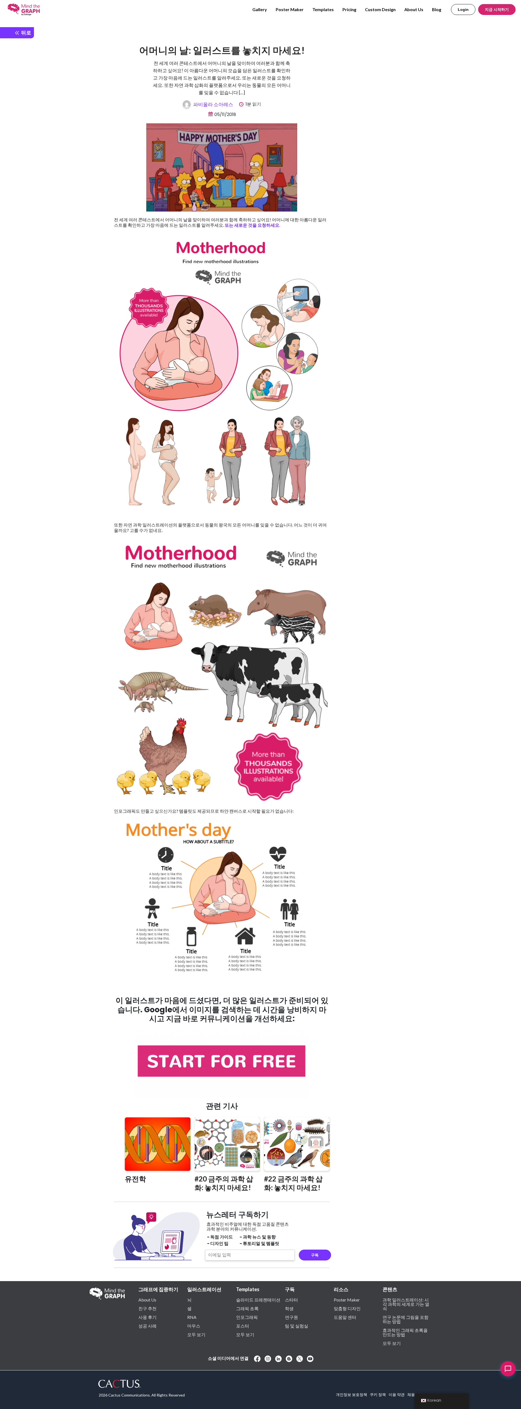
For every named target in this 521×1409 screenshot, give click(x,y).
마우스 (193, 1325)
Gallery (259, 9)
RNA (191, 1317)
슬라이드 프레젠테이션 (258, 1299)
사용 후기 (147, 1317)
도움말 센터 (345, 1317)
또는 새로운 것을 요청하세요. (252, 225)
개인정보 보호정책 (351, 1394)
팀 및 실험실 (296, 1325)
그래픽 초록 (247, 1308)
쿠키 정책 (378, 1394)
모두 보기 (196, 1334)
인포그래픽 (247, 1317)
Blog (436, 9)
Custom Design (380, 9)
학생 (289, 1308)
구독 (315, 1255)
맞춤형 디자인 (347, 1308)
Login (463, 9)
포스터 (242, 1325)
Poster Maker (290, 9)
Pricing (349, 9)
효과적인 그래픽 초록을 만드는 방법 (405, 1332)
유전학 (135, 1178)
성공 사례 (147, 1325)
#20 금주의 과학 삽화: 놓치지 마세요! (224, 1183)
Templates (323, 9)
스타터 (291, 1299)
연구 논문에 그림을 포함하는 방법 (405, 1319)
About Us (413, 9)
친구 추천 (147, 1308)
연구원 (291, 1317)
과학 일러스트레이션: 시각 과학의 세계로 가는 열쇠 (406, 1304)
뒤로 (25, 32)
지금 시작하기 (497, 9)
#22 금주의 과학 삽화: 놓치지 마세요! (293, 1183)
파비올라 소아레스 (213, 104)
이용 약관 (397, 1394)
